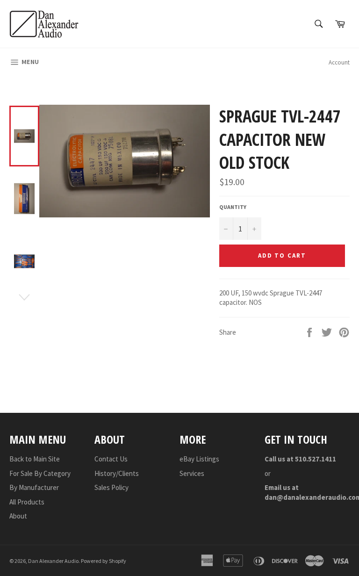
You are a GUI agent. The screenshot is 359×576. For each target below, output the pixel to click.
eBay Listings (199, 458)
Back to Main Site (34, 458)
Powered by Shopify (103, 560)
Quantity (232, 206)
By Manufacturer (34, 487)
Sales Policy (111, 487)
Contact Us (111, 458)
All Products (26, 501)
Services (192, 473)
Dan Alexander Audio (53, 560)
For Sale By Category (40, 473)
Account (339, 62)
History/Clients (116, 473)
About (18, 515)
